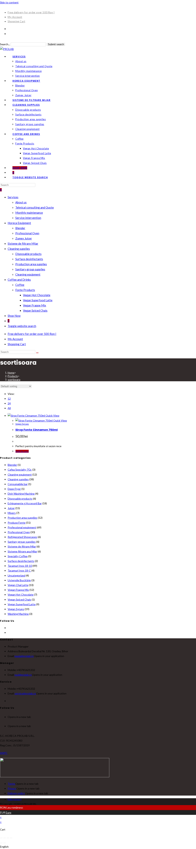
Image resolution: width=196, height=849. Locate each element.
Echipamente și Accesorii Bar (25, 503)
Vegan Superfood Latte (37, 300)
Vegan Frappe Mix (34, 305)
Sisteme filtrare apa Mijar (22, 551)
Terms (11, 783)
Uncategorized (16, 575)
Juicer (11, 508)
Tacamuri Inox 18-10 (20, 565)
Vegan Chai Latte (18, 585)
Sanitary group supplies (30, 269)
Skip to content (9, 2)
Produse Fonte (16, 522)
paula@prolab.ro (24, 656)
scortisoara (14, 379)
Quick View (52, 415)
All (9, 408)
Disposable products (28, 254)
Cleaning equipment (27, 274)
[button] (98, 846)
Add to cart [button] (22, 451)
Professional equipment (22, 527)
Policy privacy (14, 799)
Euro (8, 812)
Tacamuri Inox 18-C (19, 570)
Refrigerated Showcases (22, 537)
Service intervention (28, 217)
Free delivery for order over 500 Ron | (31, 12)
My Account (15, 17)
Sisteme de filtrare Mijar (23, 243)
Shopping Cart (16, 21)
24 (9, 403)
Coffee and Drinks (19, 279)
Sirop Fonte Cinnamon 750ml (36, 430)
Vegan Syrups (22, 423)
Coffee (19, 284)
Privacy (12, 788)
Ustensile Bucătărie (19, 580)
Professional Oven (27, 233)
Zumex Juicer (23, 238)
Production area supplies (31, 264)
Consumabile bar (18, 484)
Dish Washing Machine (21, 493)
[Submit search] (37, 352)
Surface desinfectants (29, 259)
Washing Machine (18, 613)
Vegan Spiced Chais (35, 310)
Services (13, 197)
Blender (20, 228)
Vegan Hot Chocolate (36, 295)
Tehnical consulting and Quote (34, 207)
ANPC (3, 753)
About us (21, 202)
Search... (5, 44)
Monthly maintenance (29, 212)
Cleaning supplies (19, 248)
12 (9, 398)
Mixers (12, 512)
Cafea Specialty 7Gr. (20, 469)
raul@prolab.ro (23, 674)
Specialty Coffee (18, 556)
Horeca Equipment (19, 223)
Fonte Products (25, 290)
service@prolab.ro (25, 693)
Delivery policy (16, 793)
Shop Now (14, 315)
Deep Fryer (14, 488)
